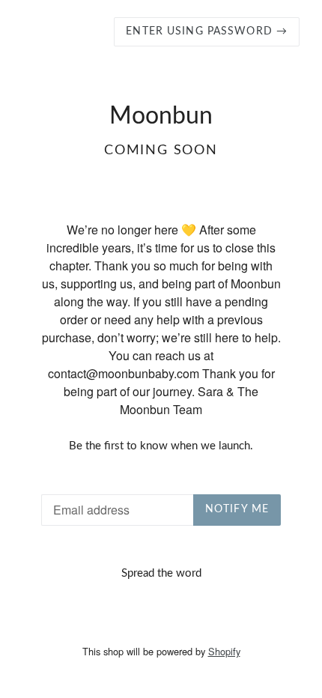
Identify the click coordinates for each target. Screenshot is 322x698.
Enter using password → (207, 31)
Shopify (224, 651)
